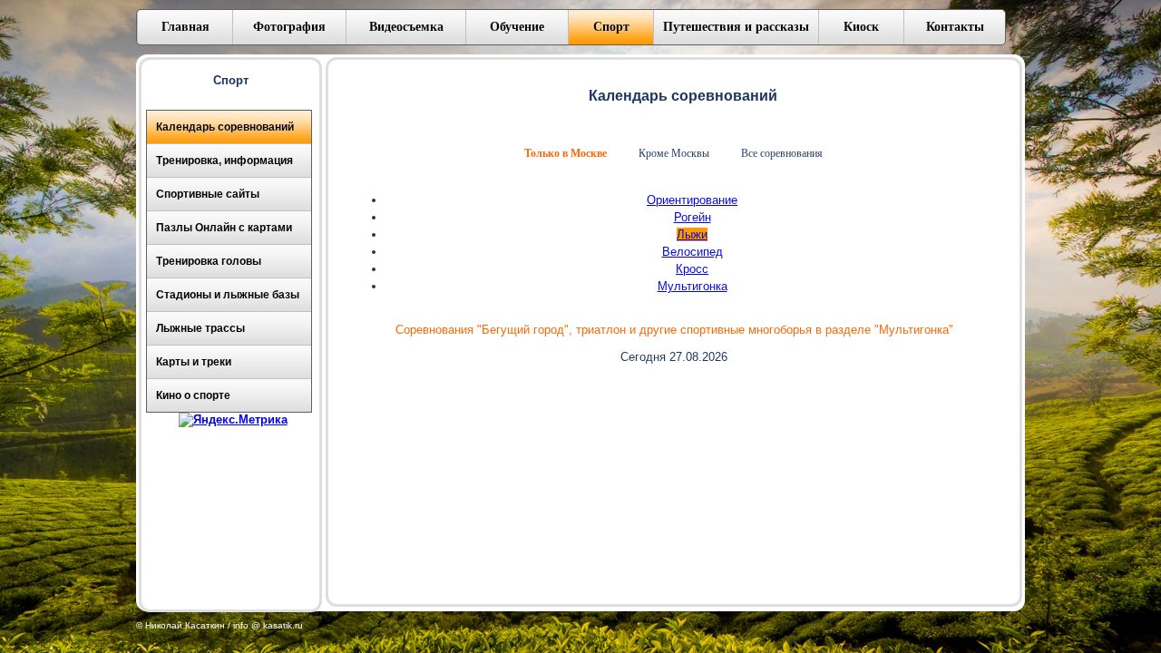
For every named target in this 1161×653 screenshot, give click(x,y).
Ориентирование (692, 200)
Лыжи (692, 234)
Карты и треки (193, 362)
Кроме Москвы (674, 153)
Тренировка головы (208, 261)
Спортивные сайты (207, 194)
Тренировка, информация (224, 160)
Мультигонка (692, 286)
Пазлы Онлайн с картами (224, 227)
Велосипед (692, 251)
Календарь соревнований (225, 127)
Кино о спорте (193, 395)
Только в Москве (565, 153)
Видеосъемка (406, 27)
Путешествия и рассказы (736, 27)
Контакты (955, 27)
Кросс (692, 269)
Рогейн (692, 217)
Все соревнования (782, 153)
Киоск (861, 27)
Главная (185, 27)
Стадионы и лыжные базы (227, 294)
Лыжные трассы (200, 328)
